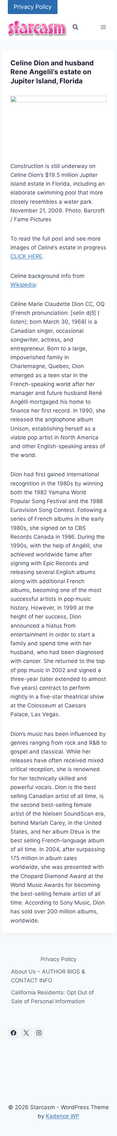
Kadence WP (62, 1116)
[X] (26, 1033)
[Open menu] (103, 27)
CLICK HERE (26, 256)
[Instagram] (38, 1033)
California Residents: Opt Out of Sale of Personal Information (52, 997)
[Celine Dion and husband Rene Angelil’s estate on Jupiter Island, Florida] (58, 123)
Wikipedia (23, 284)
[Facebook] (13, 1033)
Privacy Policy (33, 6)
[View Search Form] (75, 27)
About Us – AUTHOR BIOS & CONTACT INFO (48, 976)
